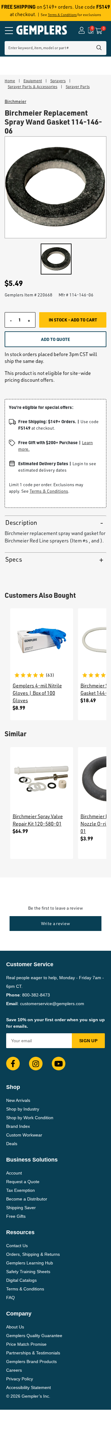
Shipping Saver (21, 1207)
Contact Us (17, 1245)
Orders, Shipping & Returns (33, 1254)
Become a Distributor (26, 1198)
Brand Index (18, 1126)
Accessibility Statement (28, 1387)
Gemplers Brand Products (31, 1361)
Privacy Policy (19, 1378)
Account (14, 1172)
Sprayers (58, 80)
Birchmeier (15, 101)
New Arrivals (18, 1100)
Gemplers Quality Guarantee (34, 1335)
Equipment (32, 80)
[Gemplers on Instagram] (36, 1063)
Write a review (55, 923)
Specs (13, 559)
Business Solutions (32, 1160)
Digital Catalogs (21, 1280)
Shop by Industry (22, 1109)
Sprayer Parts (78, 86)
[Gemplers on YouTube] (58, 1063)
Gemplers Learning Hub (29, 1262)
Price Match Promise (26, 1344)
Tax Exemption (20, 1190)
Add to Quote (55, 339)
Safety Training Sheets (28, 1271)
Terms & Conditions (62, 15)
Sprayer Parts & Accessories (32, 86)
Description (21, 522)
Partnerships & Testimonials (33, 1352)
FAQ (10, 1297)
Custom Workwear (24, 1134)
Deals (11, 1143)
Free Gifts (16, 1216)
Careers (14, 1370)
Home (10, 80)
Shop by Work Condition (29, 1117)
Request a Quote (22, 1181)
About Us (15, 1326)
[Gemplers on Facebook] (13, 1063)
